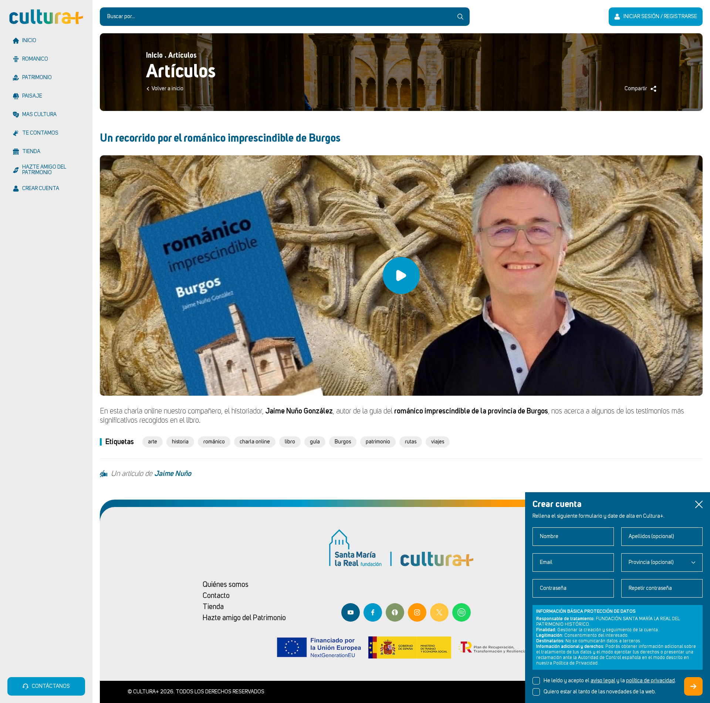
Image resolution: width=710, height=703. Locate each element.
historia (180, 442)
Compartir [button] (636, 88)
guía (315, 442)
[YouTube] (350, 612)
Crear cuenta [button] (693, 686)
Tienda (213, 607)
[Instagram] (417, 612)
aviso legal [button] (603, 680)
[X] (439, 612)
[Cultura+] (46, 16)
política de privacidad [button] (650, 680)
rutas (410, 442)
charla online (255, 442)
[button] (699, 504)
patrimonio (378, 442)
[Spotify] (461, 612)
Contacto (216, 595)
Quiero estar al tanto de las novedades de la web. (600, 691)
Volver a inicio (167, 88)
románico (214, 442)
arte (152, 442)
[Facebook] (373, 612)
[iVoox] (395, 612)
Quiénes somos (225, 584)
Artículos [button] (182, 55)
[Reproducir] (401, 275)
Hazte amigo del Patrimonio (244, 618)
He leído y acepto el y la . (610, 680)
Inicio (154, 55)
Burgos (343, 442)
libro (290, 442)
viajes (437, 442)
